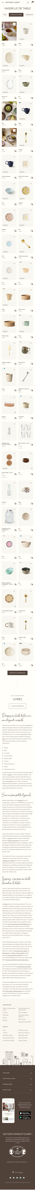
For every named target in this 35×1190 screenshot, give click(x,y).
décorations (5, 953)
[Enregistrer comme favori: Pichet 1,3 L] (14, 77)
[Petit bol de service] (25, 164)
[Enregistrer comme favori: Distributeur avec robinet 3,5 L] (14, 509)
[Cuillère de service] (25, 243)
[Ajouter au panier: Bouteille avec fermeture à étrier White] (15, 444)
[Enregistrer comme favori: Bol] (31, 77)
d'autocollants (20, 953)
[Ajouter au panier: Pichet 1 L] (15, 503)
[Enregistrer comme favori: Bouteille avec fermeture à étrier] (14, 424)
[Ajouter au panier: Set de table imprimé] (15, 612)
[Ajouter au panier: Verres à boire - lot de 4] (32, 444)
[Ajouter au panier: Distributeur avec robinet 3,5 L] (15, 530)
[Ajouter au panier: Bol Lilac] (15, 557)
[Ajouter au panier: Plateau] (15, 418)
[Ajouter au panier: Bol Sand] (32, 284)
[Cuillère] (25, 137)
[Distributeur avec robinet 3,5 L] (9, 516)
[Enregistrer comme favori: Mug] (14, 24)
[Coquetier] (25, 404)
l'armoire (10, 781)
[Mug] (9, 31)
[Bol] (25, 84)
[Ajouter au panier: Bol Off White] (32, 557)
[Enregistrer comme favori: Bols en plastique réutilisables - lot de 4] (14, 564)
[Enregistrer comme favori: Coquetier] (31, 397)
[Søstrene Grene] (12, 2)
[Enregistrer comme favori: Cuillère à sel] (31, 591)
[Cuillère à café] (25, 625)
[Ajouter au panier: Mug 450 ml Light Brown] (32, 363)
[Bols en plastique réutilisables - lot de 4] (9, 570)
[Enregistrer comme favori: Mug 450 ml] (31, 343)
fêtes (5, 904)
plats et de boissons (14, 840)
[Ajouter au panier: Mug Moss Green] (32, 337)
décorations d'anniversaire (14, 991)
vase (28, 897)
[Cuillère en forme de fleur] (25, 376)
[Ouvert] (3, 2)
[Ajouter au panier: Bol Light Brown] (32, 584)
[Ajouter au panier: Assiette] (32, 204)
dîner (3, 739)
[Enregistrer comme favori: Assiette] (31, 184)
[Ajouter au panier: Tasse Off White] (15, 390)
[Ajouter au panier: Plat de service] (15, 71)
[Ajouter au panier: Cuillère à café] (32, 638)
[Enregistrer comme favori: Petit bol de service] (31, 157)
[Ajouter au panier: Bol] (15, 151)
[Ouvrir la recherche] (28, 2)
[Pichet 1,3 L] (9, 84)
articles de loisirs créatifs (14, 955)
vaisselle (20, 800)
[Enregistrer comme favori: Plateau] (14, 397)
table (9, 774)
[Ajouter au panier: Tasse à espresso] (15, 177)
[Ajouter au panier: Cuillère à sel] (32, 612)
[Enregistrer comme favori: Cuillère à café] (31, 618)
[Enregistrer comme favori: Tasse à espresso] (14, 157)
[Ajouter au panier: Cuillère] (32, 151)
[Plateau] (9, 404)
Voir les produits (17, 706)
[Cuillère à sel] (25, 598)
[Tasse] (9, 376)
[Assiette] (25, 190)
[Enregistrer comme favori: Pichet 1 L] (14, 483)
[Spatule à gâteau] (9, 350)
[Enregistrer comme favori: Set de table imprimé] (14, 591)
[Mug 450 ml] (25, 350)
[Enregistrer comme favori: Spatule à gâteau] (14, 343)
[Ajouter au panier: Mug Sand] (15, 310)
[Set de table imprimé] (9, 598)
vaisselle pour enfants (8, 860)
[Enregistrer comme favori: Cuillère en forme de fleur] (31, 370)
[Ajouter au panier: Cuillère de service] (32, 257)
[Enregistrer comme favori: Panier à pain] (31, 290)
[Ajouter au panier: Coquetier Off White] (32, 418)
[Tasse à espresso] (9, 164)
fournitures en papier (21, 951)
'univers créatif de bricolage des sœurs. (17, 960)
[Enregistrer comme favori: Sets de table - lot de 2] (14, 453)
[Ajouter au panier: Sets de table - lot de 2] (15, 474)
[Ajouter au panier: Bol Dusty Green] (32, 98)
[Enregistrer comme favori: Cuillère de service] (31, 237)
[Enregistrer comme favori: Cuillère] (31, 130)
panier (10, 838)
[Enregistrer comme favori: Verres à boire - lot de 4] (31, 424)
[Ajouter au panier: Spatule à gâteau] (15, 363)
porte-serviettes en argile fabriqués (18, 924)
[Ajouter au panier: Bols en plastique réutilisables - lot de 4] (15, 584)
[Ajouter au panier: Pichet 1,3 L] (15, 98)
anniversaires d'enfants (24, 966)
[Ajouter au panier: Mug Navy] (32, 124)
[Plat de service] (9, 57)
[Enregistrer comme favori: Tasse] (14, 370)
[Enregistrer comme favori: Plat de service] (14, 51)
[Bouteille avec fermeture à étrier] (9, 431)
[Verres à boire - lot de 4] (25, 431)
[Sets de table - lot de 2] (9, 460)
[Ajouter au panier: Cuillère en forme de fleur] (32, 390)
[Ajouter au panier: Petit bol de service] (32, 177)
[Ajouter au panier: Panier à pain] (32, 310)
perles (13, 953)
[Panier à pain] (25, 297)
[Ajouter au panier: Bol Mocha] (15, 124)
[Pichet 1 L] (9, 490)
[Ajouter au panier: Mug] (15, 44)
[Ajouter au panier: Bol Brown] (32, 665)
